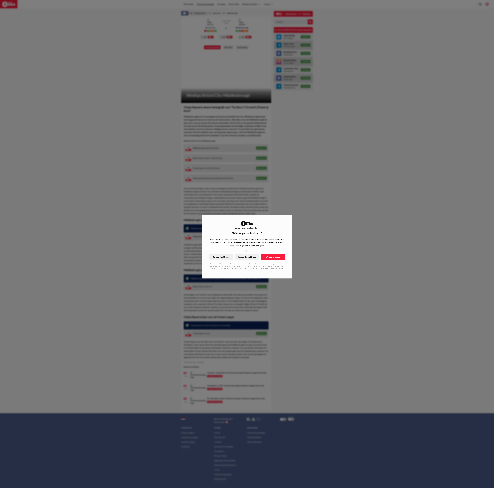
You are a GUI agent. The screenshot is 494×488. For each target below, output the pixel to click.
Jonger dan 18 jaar (221, 257)
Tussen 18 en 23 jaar (247, 257)
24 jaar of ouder (273, 257)
